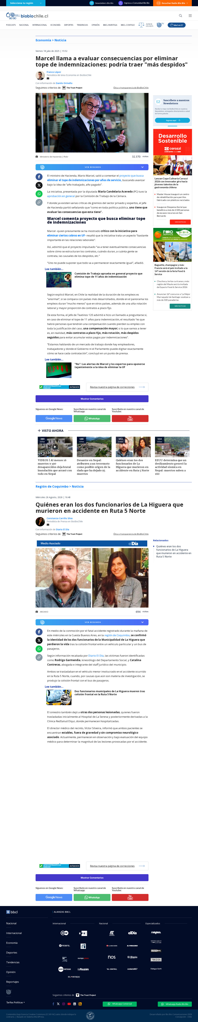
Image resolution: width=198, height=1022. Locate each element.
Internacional (39, 25)
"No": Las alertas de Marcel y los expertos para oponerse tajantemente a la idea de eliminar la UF (110, 365)
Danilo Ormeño (64, 83)
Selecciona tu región (21, 3)
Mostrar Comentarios (92, 398)
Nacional (24, 25)
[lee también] (59, 279)
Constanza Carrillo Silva (60, 518)
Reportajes (12, 981)
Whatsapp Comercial (122, 1003)
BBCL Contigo (128, 25)
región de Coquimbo (117, 635)
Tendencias (82, 25)
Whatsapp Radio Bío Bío (176, 1004)
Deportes (68, 25)
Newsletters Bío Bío (104, 3)
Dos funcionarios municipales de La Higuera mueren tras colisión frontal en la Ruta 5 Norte (110, 693)
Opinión (95, 25)
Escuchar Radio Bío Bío (173, 3)
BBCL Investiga (110, 25)
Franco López (54, 72)
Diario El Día (62, 529)
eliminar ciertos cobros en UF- (66, 235)
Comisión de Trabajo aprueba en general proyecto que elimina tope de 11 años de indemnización (108, 275)
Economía (55, 25)
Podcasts (11, 25)
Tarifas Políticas (14, 1002)
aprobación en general (61, 196)
